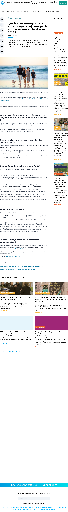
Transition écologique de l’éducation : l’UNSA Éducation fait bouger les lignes (60, 182)
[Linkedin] (53, 485)
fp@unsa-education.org (13, 256)
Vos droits (55, 507)
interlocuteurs (25, 2)
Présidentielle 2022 (51, 509)
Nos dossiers (16, 19)
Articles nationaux (10, 11)
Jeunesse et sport (26, 507)
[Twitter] (44, 485)
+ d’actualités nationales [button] (9, 351)
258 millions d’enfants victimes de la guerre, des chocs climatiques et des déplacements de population (51, 299)
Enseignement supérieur (38, 507)
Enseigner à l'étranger (22, 509)
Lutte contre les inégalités (38, 509)
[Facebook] (47, 485)
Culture (14, 509)
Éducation (9, 507)
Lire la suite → (58, 69)
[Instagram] (50, 485)
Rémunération (49, 507)
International (62, 507)
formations (42, 2)
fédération (9, 2)
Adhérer (63, 3)
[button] (2, 19)
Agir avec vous (58, 33)
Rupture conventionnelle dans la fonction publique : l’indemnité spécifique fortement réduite (60, 44)
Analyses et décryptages (57, 83)
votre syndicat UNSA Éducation (18, 249)
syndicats (17, 2)
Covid (29, 509)
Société (4, 507)
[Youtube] (56, 485)
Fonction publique (17, 507)
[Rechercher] (48, 498)
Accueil (3, 11)
